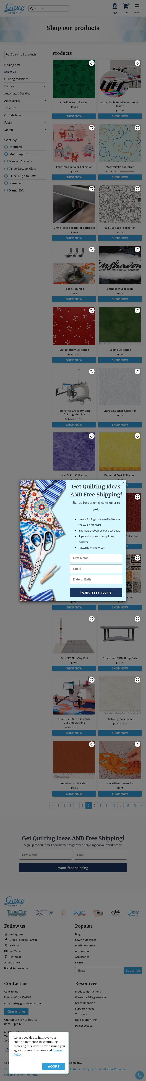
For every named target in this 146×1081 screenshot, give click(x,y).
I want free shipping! (96, 592)
